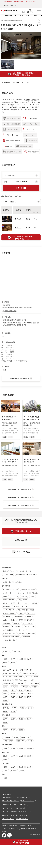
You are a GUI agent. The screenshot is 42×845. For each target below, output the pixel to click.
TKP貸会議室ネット (10, 15)
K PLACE (18, 227)
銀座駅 (35, 15)
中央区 (28, 15)
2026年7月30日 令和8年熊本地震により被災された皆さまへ (21, 1)
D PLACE (18, 219)
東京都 (21, 15)
